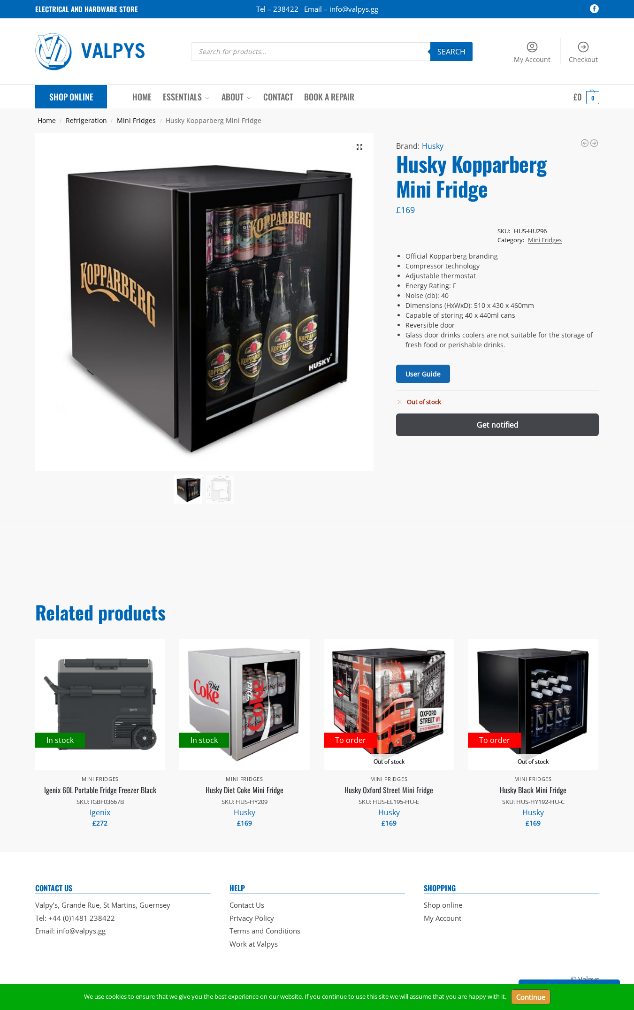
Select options (100, 842)
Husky (432, 146)
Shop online (443, 905)
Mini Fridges (136, 120)
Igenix (100, 812)
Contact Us (246, 905)
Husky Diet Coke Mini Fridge (244, 790)
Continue (530, 997)
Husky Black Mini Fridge (533, 790)
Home (47, 120)
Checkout (583, 59)
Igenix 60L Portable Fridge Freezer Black (100, 790)
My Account (532, 59)
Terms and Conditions (264, 930)
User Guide (423, 373)
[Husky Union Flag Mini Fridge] (584, 143)
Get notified (498, 425)
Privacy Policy (251, 918)
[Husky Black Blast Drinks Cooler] (594, 143)
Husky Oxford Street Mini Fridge (388, 790)
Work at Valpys (253, 944)
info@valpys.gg (81, 930)
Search (451, 51)
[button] (586, 96)
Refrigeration (86, 120)
